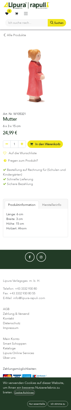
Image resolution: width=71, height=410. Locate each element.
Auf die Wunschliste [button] (22, 153)
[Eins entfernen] (7, 144)
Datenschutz (11, 323)
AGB (6, 309)
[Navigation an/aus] (26, 13)
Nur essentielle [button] (37, 403)
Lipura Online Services (18, 353)
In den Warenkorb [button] (47, 144)
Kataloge (9, 348)
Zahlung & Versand (16, 314)
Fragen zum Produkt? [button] (22, 160)
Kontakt (8, 318)
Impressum (11, 328)
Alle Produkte (16, 35)
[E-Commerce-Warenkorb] (16, 13)
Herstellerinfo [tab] (51, 205)
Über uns (9, 358)
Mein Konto (11, 339)
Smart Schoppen (14, 343)
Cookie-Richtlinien (24, 392)
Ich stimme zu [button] (58, 403)
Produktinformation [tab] (22, 205)
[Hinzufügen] (22, 144)
